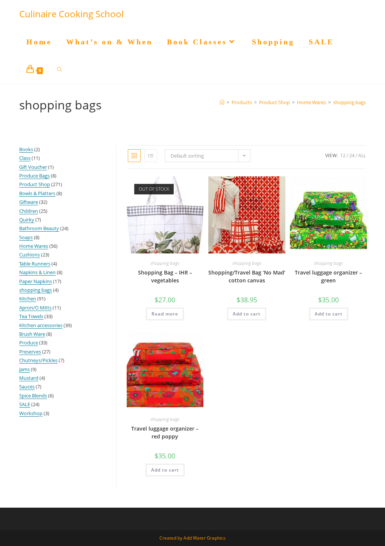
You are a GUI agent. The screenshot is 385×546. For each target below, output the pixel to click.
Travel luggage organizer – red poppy (165, 432)
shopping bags (349, 102)
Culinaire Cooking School (71, 14)
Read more (165, 314)
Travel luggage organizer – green (328, 276)
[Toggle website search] (59, 69)
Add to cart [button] (247, 314)
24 (352, 155)
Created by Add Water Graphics (192, 538)
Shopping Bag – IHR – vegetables (165, 276)
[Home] (222, 102)
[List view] (150, 155)
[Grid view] (134, 155)
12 (343, 155)
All (362, 155)
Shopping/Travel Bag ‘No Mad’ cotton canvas (246, 276)
